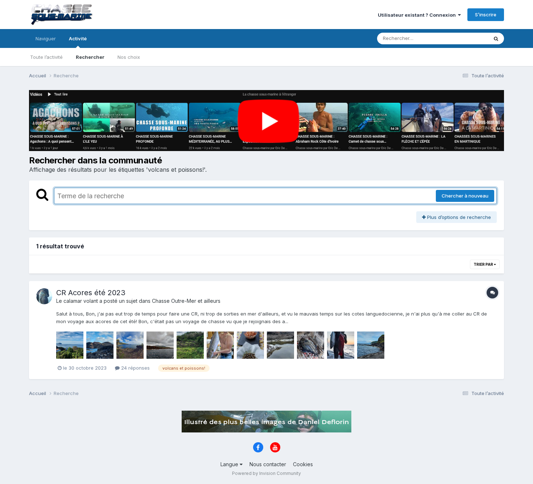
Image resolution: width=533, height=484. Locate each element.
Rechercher (90, 57)
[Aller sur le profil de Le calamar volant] (44, 296)
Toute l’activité (46, 57)
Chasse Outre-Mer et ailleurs (186, 301)
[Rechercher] (496, 38)
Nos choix (128, 57)
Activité (78, 38)
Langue (230, 464)
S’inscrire (485, 14)
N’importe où (464, 38)
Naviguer (46, 38)
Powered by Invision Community (266, 473)
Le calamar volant (77, 301)
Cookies (303, 464)
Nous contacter (267, 464)
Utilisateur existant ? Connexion (418, 15)
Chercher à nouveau (465, 196)
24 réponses (135, 368)
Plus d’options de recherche (458, 217)
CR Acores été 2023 (90, 292)
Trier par (484, 264)
